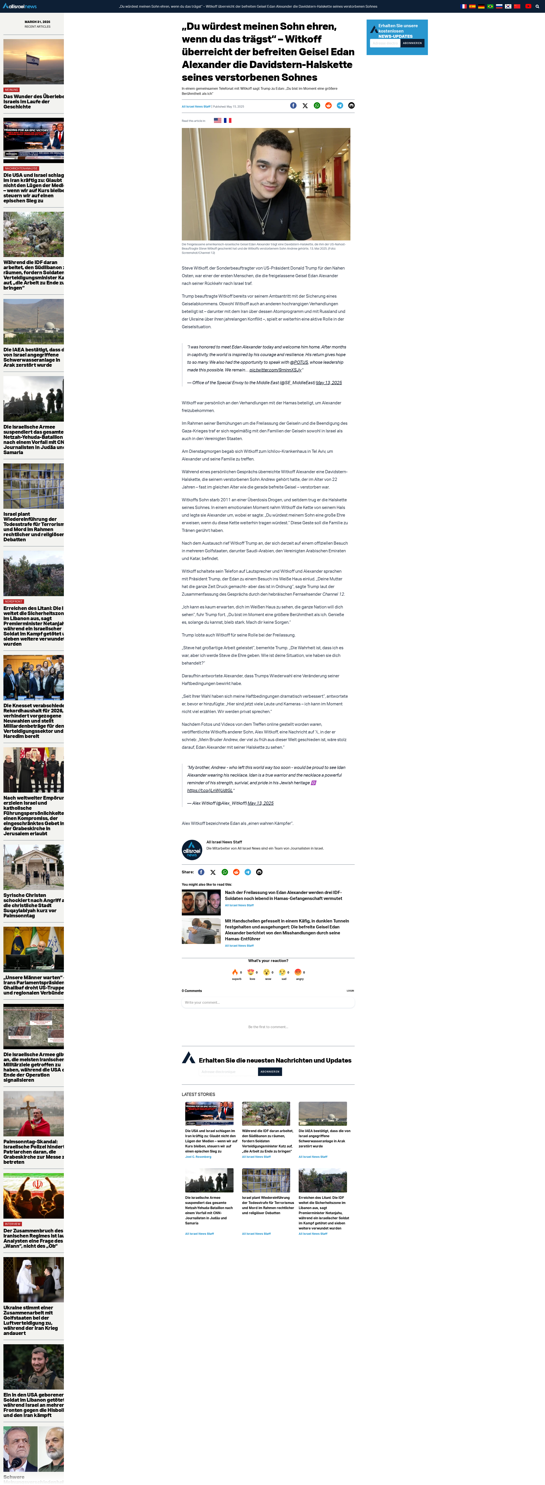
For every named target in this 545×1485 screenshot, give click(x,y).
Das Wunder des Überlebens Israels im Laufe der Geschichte (36, 101)
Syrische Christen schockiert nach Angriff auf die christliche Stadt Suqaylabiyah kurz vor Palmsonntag (36, 905)
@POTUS (299, 362)
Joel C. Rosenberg (198, 1156)
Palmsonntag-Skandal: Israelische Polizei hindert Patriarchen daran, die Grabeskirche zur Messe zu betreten (35, 1151)
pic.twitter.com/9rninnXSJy (275, 369)
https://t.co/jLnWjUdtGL (210, 790)
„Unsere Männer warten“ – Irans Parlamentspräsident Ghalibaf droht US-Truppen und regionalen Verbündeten (37, 985)
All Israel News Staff (196, 106)
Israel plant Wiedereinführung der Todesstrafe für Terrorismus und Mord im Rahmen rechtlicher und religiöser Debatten (36, 527)
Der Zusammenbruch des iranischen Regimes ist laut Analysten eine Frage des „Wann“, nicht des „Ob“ (35, 1238)
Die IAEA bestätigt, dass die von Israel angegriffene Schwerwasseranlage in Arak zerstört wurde (36, 357)
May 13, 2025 (329, 382)
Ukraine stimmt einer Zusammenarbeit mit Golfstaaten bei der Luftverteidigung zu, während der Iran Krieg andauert (30, 1320)
